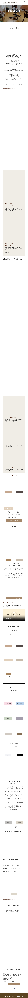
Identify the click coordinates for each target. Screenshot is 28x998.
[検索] (24, 1)
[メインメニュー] (24, 3)
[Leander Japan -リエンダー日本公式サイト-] (10, 2)
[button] (14, 615)
